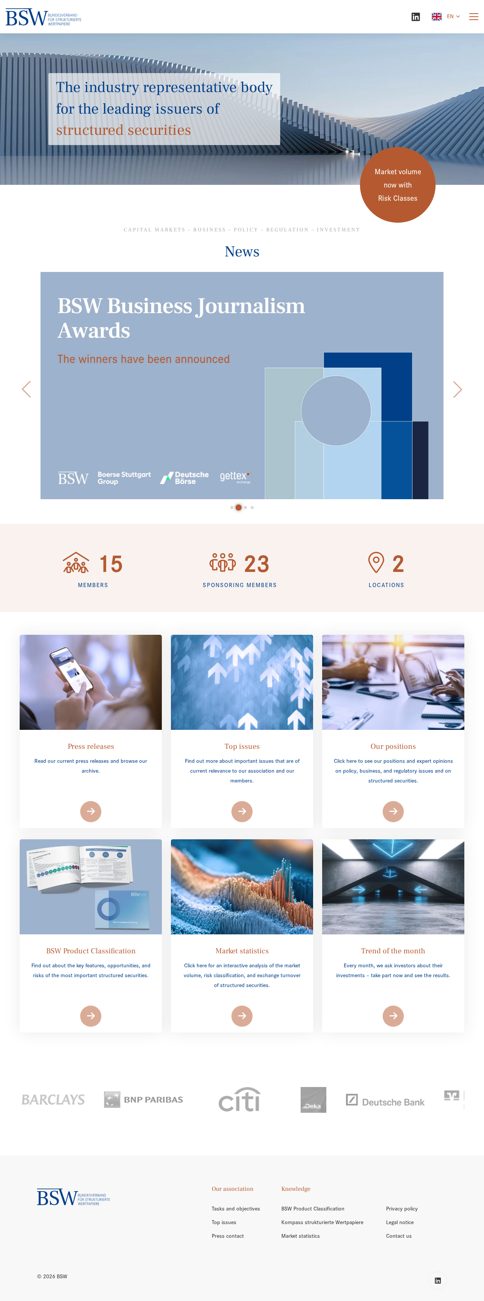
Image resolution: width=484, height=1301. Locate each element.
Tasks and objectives (236, 1208)
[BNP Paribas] (73, 1100)
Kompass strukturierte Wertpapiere (322, 1222)
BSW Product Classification (312, 1208)
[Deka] (243, 1100)
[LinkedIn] (415, 17)
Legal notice (400, 1222)
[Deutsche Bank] (315, 1100)
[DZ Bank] (411, 1099)
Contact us (399, 1235)
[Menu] (473, 17)
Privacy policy (402, 1208)
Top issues (224, 1222)
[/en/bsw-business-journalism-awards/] (242, 385)
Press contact (228, 1235)
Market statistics (300, 1235)
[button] (26, 389)
